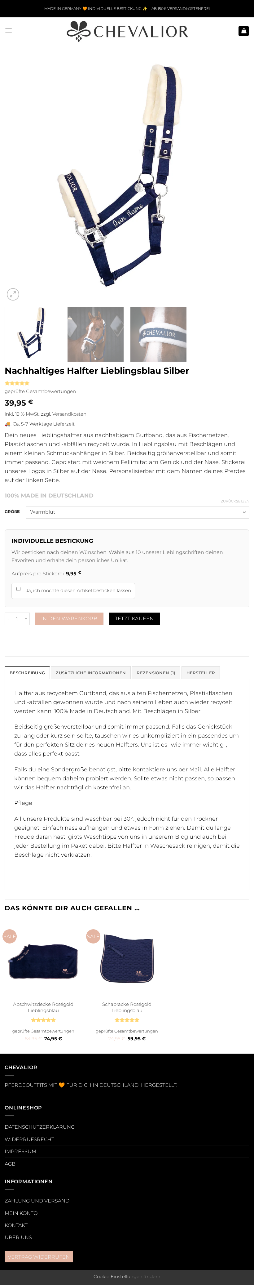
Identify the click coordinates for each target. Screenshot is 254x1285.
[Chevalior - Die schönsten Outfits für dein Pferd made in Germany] (127, 31)
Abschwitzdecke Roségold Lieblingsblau (43, 1007)
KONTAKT (16, 1225)
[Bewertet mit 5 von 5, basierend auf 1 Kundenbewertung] (127, 383)
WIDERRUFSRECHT (29, 1139)
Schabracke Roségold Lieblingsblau (126, 1007)
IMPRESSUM (20, 1151)
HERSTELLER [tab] (200, 672)
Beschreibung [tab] (27, 672)
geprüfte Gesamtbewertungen (40, 391)
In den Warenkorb (69, 619)
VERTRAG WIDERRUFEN (39, 1257)
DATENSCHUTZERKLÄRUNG (40, 1127)
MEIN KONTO (21, 1213)
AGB (10, 1164)
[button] (8, 31)
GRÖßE (12, 511)
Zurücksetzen (235, 501)
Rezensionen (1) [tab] (156, 672)
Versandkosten (69, 414)
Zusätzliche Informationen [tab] (91, 672)
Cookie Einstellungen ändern (127, 1276)
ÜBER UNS (18, 1237)
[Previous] (17, 179)
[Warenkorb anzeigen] (244, 31)
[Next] (236, 179)
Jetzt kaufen (134, 619)
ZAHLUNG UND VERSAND (37, 1201)
